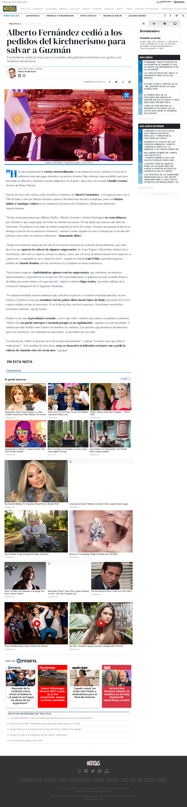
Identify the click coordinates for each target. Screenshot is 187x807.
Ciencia (86, 8)
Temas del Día (11, 15)
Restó (119, 8)
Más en (10, 661)
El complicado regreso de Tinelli (26, 740)
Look (124, 780)
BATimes (162, 780)
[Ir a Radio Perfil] (164, 2)
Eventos (109, 8)
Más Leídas (146, 57)
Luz (132, 780)
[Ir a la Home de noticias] (93, 763)
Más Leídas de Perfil (152, 126)
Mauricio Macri (112, 15)
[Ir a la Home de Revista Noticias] (9, 9)
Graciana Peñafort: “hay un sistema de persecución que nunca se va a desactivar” (51, 717)
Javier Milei (33, 15)
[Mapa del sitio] (106, 771)
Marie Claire (50, 780)
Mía (140, 780)
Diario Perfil (26, 780)
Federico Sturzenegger (60, 15)
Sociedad (38, 8)
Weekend (86, 780)
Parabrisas (98, 780)
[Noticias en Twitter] (176, 16)
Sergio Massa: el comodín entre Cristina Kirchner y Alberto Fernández (45, 729)
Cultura (74, 8)
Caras (38, 780)
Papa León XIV (88, 15)
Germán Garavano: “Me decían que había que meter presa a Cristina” (45, 723)
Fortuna (63, 780)
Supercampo (112, 780)
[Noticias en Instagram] (165, 16)
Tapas (129, 8)
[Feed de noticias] (183, 16)
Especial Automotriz (147, 8)
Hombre (74, 780)
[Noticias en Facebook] (170, 16)
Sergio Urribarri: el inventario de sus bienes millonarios (38, 734)
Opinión (97, 8)
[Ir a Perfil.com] (179, 2)
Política (25, 8)
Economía (51, 8)
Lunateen (150, 780)
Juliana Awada (137, 15)
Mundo (63, 8)
